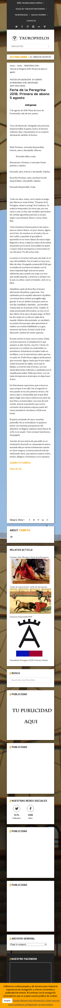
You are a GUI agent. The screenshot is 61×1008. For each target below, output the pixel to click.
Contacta (31, 21)
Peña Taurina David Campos (29, 3)
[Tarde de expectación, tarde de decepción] (30, 571)
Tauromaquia (21, 15)
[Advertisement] (32, 769)
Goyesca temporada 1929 (21, 617)
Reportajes (32, 82)
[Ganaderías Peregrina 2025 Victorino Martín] (30, 637)
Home (12, 65)
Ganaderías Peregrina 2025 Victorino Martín (29, 660)
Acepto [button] (7, 1000)
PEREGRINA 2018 (31, 65)
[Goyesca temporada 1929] (30, 601)
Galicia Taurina (38, 15)
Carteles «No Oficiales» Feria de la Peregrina (29, 557)
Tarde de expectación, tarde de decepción (28, 587)
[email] (11, 536)
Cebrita (38, 79)
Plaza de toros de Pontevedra (30, 9)
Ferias (19, 65)
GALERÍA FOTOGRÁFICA (20, 463)
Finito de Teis (16, 469)
